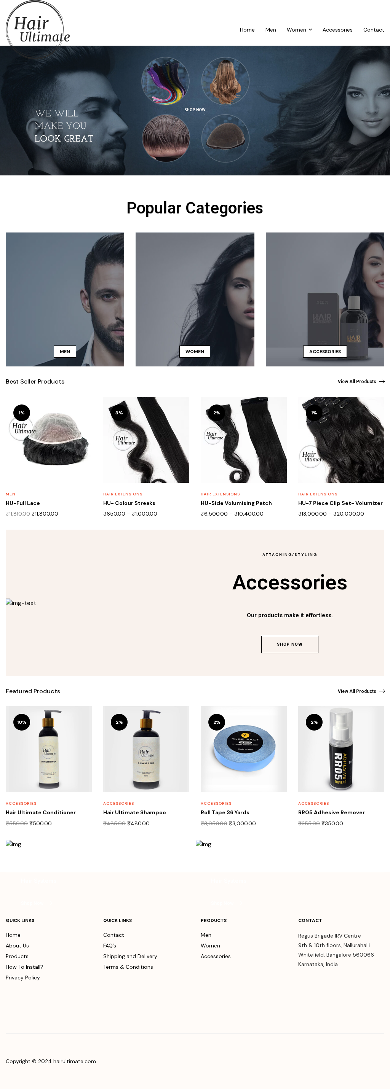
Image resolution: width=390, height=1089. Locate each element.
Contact (373, 29)
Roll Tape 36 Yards (225, 812)
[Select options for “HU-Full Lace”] (81, 411)
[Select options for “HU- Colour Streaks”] (178, 411)
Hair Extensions (122, 494)
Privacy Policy (23, 977)
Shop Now (290, 644)
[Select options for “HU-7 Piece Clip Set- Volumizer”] (373, 411)
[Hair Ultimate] (38, 29)
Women (296, 29)
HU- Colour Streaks (129, 503)
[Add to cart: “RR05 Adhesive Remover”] (373, 721)
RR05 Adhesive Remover (331, 812)
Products (17, 956)
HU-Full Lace (23, 503)
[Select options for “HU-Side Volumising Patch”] (276, 411)
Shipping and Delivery (130, 956)
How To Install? (24, 966)
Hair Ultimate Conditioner (41, 812)
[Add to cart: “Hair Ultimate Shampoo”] (178, 721)
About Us (17, 945)
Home (247, 29)
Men (270, 29)
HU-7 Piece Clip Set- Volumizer (340, 503)
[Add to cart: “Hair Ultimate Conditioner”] (81, 721)
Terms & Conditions (128, 966)
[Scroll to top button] (377, 1058)
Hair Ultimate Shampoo (134, 812)
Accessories (338, 29)
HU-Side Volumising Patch (236, 503)
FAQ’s (109, 945)
